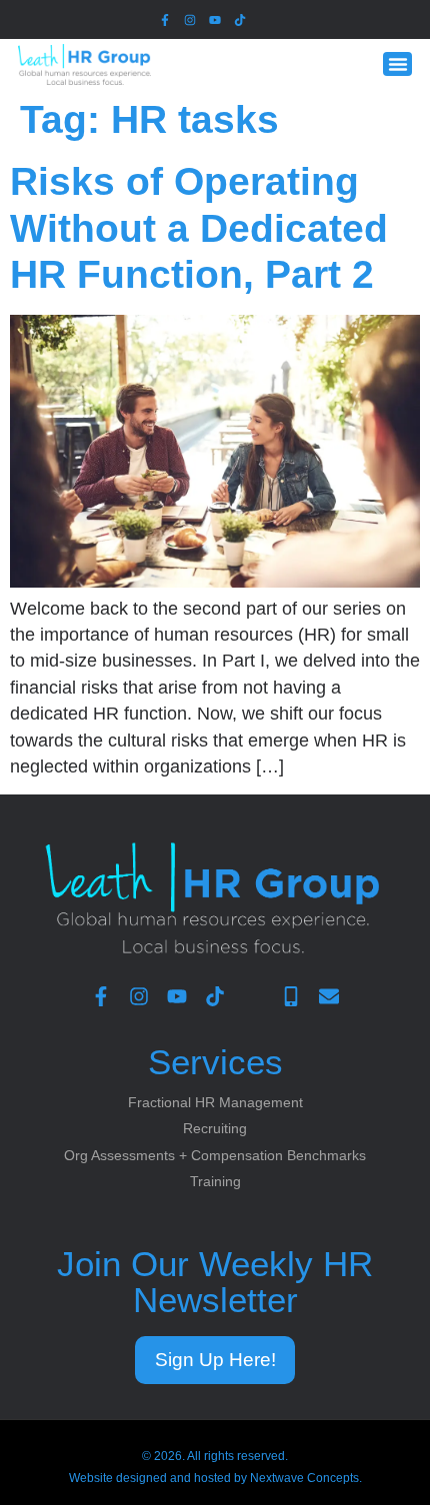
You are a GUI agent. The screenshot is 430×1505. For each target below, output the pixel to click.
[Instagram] (189, 19)
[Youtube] (214, 19)
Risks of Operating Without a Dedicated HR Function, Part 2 (199, 228)
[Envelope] (329, 996)
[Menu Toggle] (398, 64)
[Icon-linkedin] (265, 19)
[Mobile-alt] (291, 996)
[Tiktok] (240, 19)
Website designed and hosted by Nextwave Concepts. (215, 1478)
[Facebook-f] (164, 19)
